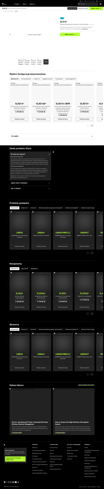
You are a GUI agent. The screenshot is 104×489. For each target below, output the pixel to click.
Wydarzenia (70, 453)
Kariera (52, 453)
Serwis (86, 447)
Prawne (98, 486)
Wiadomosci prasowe (72, 450)
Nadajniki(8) (34, 268)
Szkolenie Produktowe (90, 458)
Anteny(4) (33, 208)
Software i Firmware (37, 470)
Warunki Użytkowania (92, 486)
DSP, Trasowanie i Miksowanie (40, 464)
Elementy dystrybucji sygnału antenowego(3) (50, 208)
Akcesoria (34, 467)
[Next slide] (91, 125)
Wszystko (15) (14, 79)
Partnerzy (52, 462)
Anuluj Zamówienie (89, 473)
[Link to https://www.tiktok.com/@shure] (18, 482)
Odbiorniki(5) (24, 268)
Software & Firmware (90, 460)
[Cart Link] (100, 4)
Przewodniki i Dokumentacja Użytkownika (91, 451)
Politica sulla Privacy (83, 486)
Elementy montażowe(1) (71, 208)
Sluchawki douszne (37, 459)
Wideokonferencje (37, 453)
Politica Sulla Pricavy (55, 469)
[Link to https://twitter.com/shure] (6, 482)
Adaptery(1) (24, 208)
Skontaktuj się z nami (90, 476)
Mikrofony (34, 447)
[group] (21, 62)
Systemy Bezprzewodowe (38, 450)
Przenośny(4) (58, 79)
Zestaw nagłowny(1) (70, 79)
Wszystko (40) (14, 208)
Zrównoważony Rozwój (55, 459)
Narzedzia (87, 455)
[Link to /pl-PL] (6, 4)
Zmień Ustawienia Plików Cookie (56, 465)
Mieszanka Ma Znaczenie (56, 456)
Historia (52, 450)
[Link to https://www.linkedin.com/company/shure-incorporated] (11, 482)
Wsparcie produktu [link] (83, 8)
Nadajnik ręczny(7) (47, 79)
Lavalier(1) (37, 79)
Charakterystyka (72, 8)
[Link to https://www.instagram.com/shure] (9, 482)
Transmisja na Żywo (72, 456)
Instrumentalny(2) (26, 79)
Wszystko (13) (14, 268)
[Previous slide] (88, 125)
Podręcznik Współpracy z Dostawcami (90, 467)
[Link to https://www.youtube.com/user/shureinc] (16, 482)
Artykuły (69, 447)
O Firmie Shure (53, 447)
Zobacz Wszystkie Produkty (39, 473)
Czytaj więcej (85, 29)
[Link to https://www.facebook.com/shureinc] (4, 482)
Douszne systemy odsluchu (39, 462)
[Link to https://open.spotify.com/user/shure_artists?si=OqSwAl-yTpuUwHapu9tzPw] (13, 482)
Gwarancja (87, 463)
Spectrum (69, 459)
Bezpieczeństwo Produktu (91, 471)
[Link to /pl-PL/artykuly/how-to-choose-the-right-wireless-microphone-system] (73, 411)
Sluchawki (34, 456)
